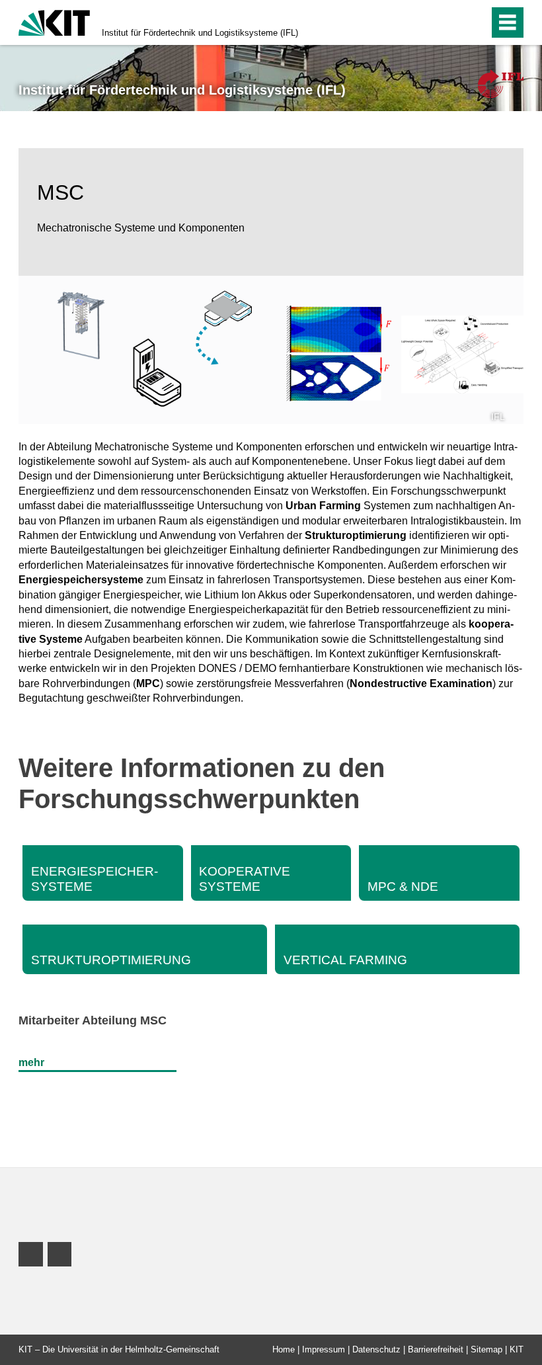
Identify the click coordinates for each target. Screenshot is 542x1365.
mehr (31, 1062)
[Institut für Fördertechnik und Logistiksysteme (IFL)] (500, 83)
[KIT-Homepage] (54, 21)
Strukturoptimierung (111, 960)
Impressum (323, 1349)
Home (283, 1349)
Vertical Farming (345, 960)
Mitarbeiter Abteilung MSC (93, 1020)
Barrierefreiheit (435, 1349)
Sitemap (486, 1349)
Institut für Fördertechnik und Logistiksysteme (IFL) (200, 33)
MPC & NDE (403, 886)
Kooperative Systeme (244, 878)
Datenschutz (376, 1349)
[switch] (450, 22)
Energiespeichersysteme (94, 878)
